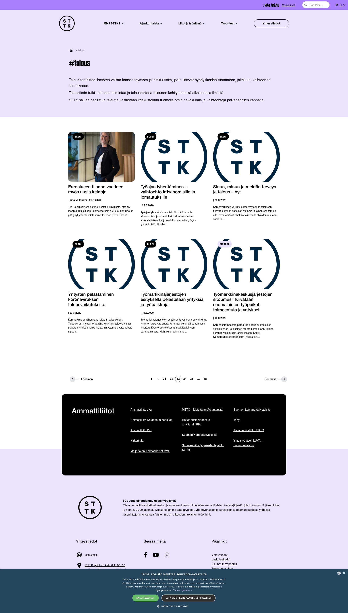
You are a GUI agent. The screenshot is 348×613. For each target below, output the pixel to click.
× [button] (344, 573)
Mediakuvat (288, 5)
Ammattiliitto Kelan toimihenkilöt (151, 420)
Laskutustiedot (221, 559)
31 (164, 379)
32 (171, 379)
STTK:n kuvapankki (224, 564)
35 (191, 379)
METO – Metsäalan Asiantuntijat (202, 409)
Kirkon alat (137, 440)
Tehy (236, 420)
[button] (174, 606)
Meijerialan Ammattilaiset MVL (150, 451)
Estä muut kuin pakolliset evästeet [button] (189, 597)
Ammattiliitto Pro (141, 430)
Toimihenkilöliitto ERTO (248, 430)
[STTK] (67, 23)
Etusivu (72, 50)
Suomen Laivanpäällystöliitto (252, 409)
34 (185, 379)
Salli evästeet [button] (145, 597)
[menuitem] (342, 5)
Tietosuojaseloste (223, 568)
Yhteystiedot (271, 23)
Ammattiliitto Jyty (141, 409)
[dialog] (174, 591)
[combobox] (316, 4)
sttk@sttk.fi (92, 555)
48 (205, 379)
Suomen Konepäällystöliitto (199, 435)
